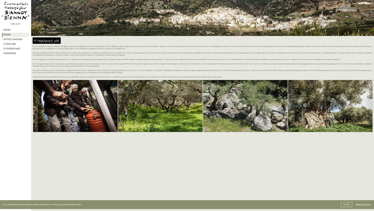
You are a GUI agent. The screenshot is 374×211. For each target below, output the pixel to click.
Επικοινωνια (9, 53)
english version (16, 24)
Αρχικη (6, 30)
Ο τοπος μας (9, 44)
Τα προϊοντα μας (11, 49)
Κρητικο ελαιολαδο (12, 39)
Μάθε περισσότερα (363, 204)
